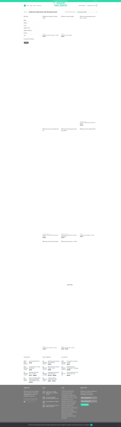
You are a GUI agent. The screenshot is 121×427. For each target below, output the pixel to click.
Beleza (25, 23)
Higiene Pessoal (28, 30)
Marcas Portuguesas (66, 407)
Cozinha (70, 397)
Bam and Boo (65, 393)
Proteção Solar (73, 411)
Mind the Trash (65, 409)
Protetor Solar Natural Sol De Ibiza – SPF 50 (51, 236)
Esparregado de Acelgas (52, 401)
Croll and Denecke (65, 399)
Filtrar (26, 42)
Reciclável (64, 414)
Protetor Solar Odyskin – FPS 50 (50, 347)
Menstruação (74, 407)
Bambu (70, 393)
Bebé (25, 20)
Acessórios (64, 391)
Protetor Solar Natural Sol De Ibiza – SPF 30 (88, 123)
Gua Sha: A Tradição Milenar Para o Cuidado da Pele (52, 393)
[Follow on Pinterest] (34, 399)
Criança (75, 397)
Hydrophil (73, 403)
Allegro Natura (71, 391)
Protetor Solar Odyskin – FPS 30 (87, 235)
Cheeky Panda (72, 395)
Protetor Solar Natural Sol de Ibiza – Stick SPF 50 (69, 236)
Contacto (39, 5)
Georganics (64, 401)
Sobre (31, 5)
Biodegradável (65, 395)
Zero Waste (64, 418)
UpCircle (69, 416)
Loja (28, 5)
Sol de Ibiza (64, 416)
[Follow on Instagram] (27, 399)
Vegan (74, 416)
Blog (35, 5)
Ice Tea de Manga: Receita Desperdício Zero (52, 398)
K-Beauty (64, 405)
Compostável (64, 397)
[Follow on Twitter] (29, 399)
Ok (91, 424)
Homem (68, 403)
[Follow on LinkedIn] (36, 399)
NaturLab (71, 409)
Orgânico (64, 411)
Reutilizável (69, 414)
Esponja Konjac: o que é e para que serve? (52, 406)
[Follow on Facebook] (25, 399)
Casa (25, 25)
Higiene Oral (27, 28)
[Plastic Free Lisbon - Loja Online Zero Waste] (60, 5)
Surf (25, 35)
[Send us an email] (32, 399)
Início (25, 12)
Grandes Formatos (72, 401)
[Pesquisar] (25, 6)
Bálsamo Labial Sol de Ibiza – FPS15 (50, 35)
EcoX (72, 399)
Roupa (25, 33)
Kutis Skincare (70, 405)
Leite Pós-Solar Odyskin (66, 35)
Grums (63, 403)
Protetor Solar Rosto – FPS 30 (67, 347)
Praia (68, 411)
